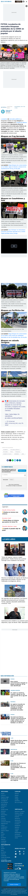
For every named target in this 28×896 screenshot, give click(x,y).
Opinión (5, 507)
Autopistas (3, 841)
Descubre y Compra (19, 811)
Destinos (3, 839)
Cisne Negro (4, 859)
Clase (2, 846)
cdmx (23, 453)
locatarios (5, 449)
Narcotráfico (4, 814)
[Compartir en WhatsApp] (13, 460)
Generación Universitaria (18, 821)
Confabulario (4, 827)
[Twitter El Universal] (23, 851)
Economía (3, 820)
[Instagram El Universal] (20, 854)
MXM (2, 832)
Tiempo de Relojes (5, 857)
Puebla (16, 797)
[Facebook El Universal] (19, 851)
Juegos (16, 830)
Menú (2, 835)
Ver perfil (8, 112)
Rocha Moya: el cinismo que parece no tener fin (10, 521)
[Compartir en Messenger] (15, 460)
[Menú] (26, 1)
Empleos (17, 816)
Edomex (17, 793)
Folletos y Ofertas (19, 813)
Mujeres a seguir (5, 797)
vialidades (16, 453)
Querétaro (17, 800)
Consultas (3, 842)
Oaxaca (16, 795)
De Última (3, 852)
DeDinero (17, 827)
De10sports (17, 825)
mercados (5, 451)
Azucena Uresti (6, 518)
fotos (11, 451)
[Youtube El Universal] (16, 854)
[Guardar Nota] (20, 460)
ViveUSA (17, 829)
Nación (2, 793)
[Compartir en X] (10, 460)
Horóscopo (17, 834)
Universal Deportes (5, 821)
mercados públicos (15, 449)
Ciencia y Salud (5, 830)
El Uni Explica (4, 802)
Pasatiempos (18, 832)
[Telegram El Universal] (15, 851)
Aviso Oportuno (18, 814)
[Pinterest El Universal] (23, 854)
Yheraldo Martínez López (9, 526)
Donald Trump (4, 809)
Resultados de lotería (18, 837)
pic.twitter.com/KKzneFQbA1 (13, 418)
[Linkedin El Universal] (15, 857)
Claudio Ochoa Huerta (8, 510)
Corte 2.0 (3, 795)
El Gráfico (17, 823)
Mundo (2, 807)
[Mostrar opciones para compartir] (27, 6)
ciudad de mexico (7, 453)
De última (3, 837)
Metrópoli (3, 107)
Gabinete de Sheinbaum (4, 805)
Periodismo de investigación (4, 799)
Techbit (3, 834)
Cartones (3, 818)
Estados (3, 812)
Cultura (3, 825)
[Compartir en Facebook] (8, 460)
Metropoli (3, 811)
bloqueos (17, 451)
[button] (18, 2)
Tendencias (4, 828)
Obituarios (17, 818)
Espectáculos (4, 823)
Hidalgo (16, 798)
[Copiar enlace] (17, 460)
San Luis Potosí (18, 802)
